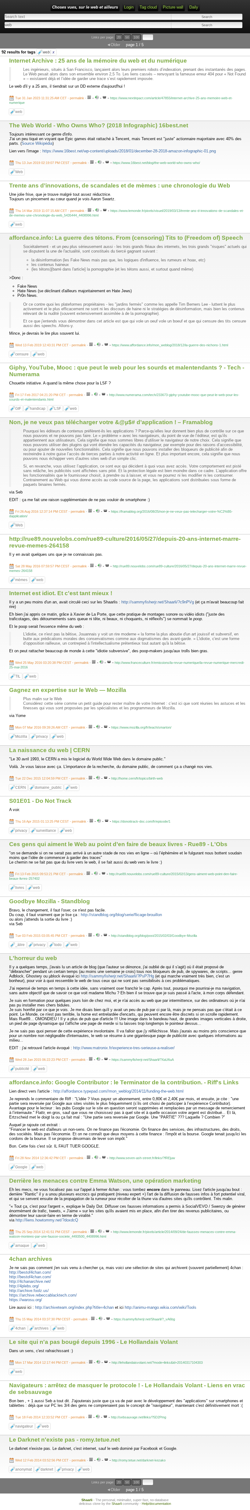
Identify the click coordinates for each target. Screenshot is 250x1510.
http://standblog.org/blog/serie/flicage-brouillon (121, 914)
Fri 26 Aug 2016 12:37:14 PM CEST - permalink (50, 511)
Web (19, 172)
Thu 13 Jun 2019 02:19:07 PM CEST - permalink (51, 163)
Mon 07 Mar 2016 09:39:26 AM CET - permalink (50, 727)
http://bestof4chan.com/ (30, 1272)
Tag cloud (148, 7)
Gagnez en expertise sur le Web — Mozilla (67, 690)
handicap (37, 408)
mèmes (21, 580)
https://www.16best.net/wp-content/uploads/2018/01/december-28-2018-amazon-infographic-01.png (129, 151)
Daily (193, 7)
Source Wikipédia (37, 143)
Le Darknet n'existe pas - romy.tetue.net (64, 1439)
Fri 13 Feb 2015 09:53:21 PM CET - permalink (49, 874)
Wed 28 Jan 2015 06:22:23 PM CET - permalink (50, 1059)
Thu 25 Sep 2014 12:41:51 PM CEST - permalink (51, 1232)
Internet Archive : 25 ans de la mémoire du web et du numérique (98, 60)
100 (136, 37)
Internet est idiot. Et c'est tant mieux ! (60, 593)
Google (21, 1167)
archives (41, 1328)
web (49, 52)
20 (119, 37)
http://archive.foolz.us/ (29, 1290)
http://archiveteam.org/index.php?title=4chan (74, 1307)
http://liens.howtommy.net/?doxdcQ (47, 1220)
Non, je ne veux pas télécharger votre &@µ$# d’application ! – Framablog (111, 422)
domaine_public (48, 787)
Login (129, 7)
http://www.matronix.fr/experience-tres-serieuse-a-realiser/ (124, 1048)
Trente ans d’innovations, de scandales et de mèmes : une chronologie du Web (119, 185)
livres (19, 888)
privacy (42, 736)
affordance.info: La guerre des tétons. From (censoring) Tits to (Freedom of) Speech (126, 238)
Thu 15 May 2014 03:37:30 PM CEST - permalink (51, 1319)
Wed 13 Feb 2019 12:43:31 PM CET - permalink (50, 345)
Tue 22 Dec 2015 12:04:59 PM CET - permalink (50, 778)
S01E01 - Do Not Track (40, 801)
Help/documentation (156, 1503)
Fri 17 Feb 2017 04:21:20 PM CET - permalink (49, 395)
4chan (20, 1328)
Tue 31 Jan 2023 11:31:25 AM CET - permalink (49, 98)
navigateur (24, 1426)
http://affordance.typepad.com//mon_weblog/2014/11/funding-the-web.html (118, 1091)
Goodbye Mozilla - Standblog (49, 901)
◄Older (113, 44)
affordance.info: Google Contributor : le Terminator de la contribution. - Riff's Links (124, 1082)
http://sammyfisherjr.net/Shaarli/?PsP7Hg (117, 976)
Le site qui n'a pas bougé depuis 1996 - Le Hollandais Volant (93, 1342)
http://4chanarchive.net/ (30, 1281)
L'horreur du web (33, 958)
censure (22, 354)
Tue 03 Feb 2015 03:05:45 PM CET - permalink (50, 935)
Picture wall (173, 7)
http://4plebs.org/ (24, 1286)
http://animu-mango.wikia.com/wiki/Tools (160, 1307)
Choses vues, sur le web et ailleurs (85, 7)
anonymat (23, 1469)
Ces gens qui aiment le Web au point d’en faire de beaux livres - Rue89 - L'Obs (118, 844)
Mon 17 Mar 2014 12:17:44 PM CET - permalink (50, 1362)
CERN (20, 787)
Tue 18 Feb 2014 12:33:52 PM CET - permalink (50, 1417)
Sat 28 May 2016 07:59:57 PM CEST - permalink (51, 566)
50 (127, 37)
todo (58, 945)
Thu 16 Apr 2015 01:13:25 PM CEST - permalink (50, 821)
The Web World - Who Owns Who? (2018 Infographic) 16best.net (98, 125)
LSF (57, 408)
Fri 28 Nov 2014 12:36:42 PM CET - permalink (49, 1158)
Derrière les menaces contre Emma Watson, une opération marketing (105, 1180)
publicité (22, 1069)
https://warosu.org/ (25, 1299)
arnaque (22, 1245)
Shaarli (86, 1500)
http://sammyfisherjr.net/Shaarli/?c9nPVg (157, 602)
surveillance (46, 830)
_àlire (20, 945)
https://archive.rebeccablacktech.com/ (43, 1295)
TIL (17, 676)
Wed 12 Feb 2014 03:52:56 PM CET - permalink (50, 1460)
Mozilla (21, 736)
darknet (47, 1469)
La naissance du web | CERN (49, 750)
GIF (18, 408)
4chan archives (30, 1259)
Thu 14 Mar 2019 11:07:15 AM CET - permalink (49, 211)
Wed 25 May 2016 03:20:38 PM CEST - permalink (52, 662)
